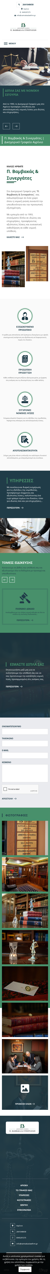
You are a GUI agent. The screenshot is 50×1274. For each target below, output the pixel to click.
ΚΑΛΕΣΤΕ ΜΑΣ (13, 237)
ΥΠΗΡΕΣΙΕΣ (24, 1195)
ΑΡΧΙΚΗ (24, 1185)
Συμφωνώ (25, 1269)
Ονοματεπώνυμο (11, 726)
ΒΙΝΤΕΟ (24, 1205)
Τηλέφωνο (7, 738)
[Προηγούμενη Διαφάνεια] (6, 126)
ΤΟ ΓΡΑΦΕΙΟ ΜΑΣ (24, 1190)
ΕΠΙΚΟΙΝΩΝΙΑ (24, 1210)
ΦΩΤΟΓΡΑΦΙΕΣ (24, 1200)
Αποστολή (7, 798)
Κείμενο (6, 762)
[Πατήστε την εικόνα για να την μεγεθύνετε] (25, 838)
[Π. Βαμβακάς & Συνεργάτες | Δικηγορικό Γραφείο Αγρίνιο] (25, 27)
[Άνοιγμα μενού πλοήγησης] (6, 43)
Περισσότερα (13, 507)
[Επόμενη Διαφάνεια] (16, 126)
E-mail (5, 750)
